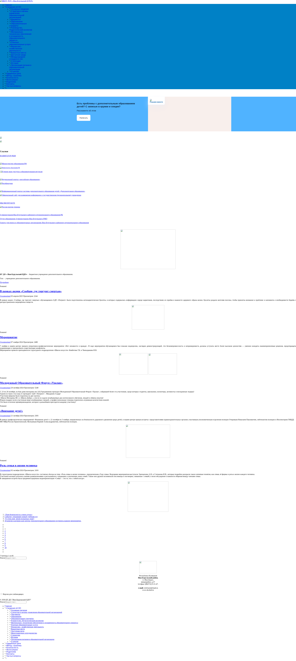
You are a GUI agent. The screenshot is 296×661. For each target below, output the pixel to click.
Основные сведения (20, 9)
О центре (15, 71)
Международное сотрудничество (17, 58)
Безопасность (12, 78)
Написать (84, 118)
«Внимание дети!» (11, 410)
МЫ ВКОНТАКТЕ (7, 203)
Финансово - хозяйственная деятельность (15, 49)
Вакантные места (18, 53)
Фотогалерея (12, 80)
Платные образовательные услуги (20, 43)
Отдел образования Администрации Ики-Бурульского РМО (23, 219)
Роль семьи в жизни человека (18, 465)
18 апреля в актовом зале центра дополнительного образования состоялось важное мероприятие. (43, 521)
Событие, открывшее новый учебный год (21, 517)
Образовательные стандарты (18, 25)
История (14, 63)
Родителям (11, 82)
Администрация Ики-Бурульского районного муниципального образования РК (31, 215)
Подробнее (4, 282)
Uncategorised (5, 296)
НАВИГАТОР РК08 (8, 156)
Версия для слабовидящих (13, 594)
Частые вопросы (13, 86)
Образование (17, 22)
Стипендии (16, 61)
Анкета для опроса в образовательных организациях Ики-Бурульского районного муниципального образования (44, 223)
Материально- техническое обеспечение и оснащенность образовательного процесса (20, 36)
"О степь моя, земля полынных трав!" (19, 519)
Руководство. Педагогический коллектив (20, 29)
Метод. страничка (13, 76)
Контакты (10, 84)
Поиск (2, 558)
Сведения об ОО (13, 7)
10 (5, 548)
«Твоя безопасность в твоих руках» (18, 515)
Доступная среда (18, 55)
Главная (8, 5)
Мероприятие (8, 337)
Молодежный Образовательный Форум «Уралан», (31, 382)
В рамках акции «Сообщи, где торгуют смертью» (31, 291)
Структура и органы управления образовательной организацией (18, 14)
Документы (16, 19)
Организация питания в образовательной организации (20, 67)
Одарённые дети (13, 74)
